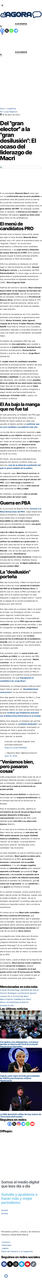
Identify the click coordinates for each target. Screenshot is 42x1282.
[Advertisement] (21, 82)
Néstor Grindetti (7, 1002)
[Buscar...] (1, 26)
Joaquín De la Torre (9, 996)
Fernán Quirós (32, 990)
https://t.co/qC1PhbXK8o (16, 747)
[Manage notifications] (6, 1276)
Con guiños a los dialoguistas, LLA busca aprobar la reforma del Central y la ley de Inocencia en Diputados (19, 1044)
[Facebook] (2, 31)
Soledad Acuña (7, 1005)
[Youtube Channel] (32, 1124)
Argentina (11, 108)
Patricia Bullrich (22, 1002)
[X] (7, 31)
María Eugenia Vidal (9, 999)
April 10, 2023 (11, 756)
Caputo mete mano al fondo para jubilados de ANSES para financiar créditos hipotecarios (20, 1078)
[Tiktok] (33, 1264)
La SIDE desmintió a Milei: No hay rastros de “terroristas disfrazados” (20, 1115)
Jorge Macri (23, 996)
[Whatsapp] (11, 31)
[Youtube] (27, 1264)
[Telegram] (16, 31)
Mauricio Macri (24, 999)
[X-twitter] (10, 1264)
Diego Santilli (20, 990)
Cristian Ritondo (7, 990)
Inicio (2, 108)
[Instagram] (19, 1124)
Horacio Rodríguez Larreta (12, 993)
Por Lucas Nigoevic (9, 111)
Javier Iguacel (30, 993)
